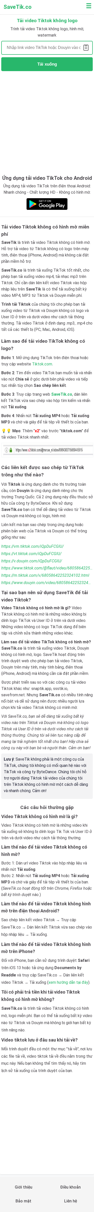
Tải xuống (47, 64)
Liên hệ (70, 1201)
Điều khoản (70, 1187)
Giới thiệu (23, 1187)
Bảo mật (23, 1201)
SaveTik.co (18, 7)
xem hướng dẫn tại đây (68, 982)
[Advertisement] (47, 122)
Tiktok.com (42, 364)
